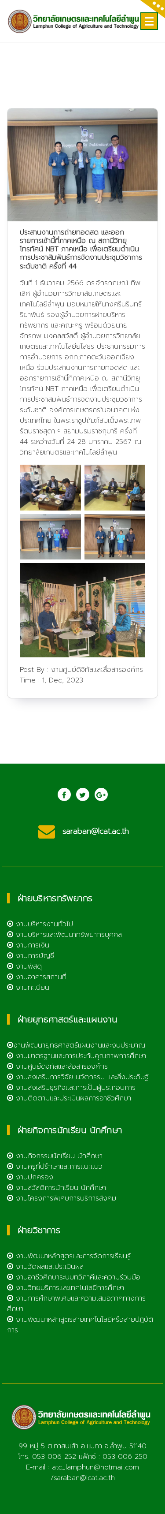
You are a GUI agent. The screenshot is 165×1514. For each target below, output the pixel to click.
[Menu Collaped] (149, 21)
